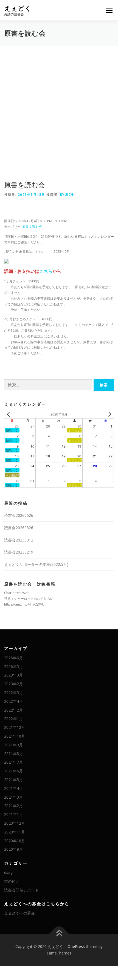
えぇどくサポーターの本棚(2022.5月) (36, 564)
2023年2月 (13, 683)
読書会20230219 (18, 552)
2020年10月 (14, 840)
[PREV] (9, 414)
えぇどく (18, 8)
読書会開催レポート (21, 890)
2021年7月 (13, 762)
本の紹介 (11, 881)
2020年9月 (13, 849)
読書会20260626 (18, 515)
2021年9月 (13, 744)
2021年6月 (13, 770)
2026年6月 (13, 657)
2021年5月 (13, 779)
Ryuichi (67, 194)
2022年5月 (13, 692)
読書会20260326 (18, 527)
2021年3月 (13, 797)
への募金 (19, 913)
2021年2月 (13, 805)
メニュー (109, 10)
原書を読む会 (32, 226)
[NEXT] (108, 414)
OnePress (76, 946)
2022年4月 (13, 701)
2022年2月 (13, 710)
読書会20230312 (18, 540)
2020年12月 (14, 823)
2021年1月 (13, 814)
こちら (45, 271)
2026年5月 (13, 666)
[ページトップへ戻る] (59, 934)
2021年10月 (14, 736)
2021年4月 (13, 788)
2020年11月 (14, 832)
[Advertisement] (59, 108)
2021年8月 (13, 753)
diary (8, 872)
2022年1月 (13, 718)
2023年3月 (13, 675)
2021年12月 (14, 727)
